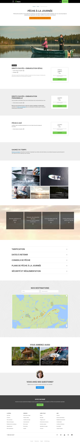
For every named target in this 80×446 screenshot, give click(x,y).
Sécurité (58, 415)
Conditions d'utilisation (60, 424)
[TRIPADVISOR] (68, 435)
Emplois (24, 428)
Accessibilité (59, 426)
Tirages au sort (42, 419)
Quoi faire (8, 415)
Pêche (38, 6)
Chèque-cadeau (26, 417)
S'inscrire (40, 404)
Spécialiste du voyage (43, 426)
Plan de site (37, 441)
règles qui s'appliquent (21, 106)
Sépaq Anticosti (9, 426)
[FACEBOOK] (57, 435)
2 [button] (39, 231)
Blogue (41, 415)
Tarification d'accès (60, 75)
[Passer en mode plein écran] (66, 296)
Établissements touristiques (11, 424)
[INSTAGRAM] (60, 435)
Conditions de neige (26, 419)
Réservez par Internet (16, 152)
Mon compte (25, 424)
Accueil (34, 6)
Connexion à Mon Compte (60, 1)
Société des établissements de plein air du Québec (17, 2)
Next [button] (76, 220)
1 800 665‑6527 (40, 387)
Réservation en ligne (26, 415)
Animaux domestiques (60, 417)
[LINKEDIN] (72, 435)
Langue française (60, 428)
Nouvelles (41, 417)
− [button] (66, 326)
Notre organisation (10, 428)
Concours (41, 428)
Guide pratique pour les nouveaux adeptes (40, 18)
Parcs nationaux (9, 419)
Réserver (65, 1)
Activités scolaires (43, 424)
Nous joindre (25, 426)
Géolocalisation (45, 291)
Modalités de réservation (61, 419)
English (41, 441)
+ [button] (66, 325)
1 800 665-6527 (10, 435)
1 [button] (38, 231)
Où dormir (8, 417)
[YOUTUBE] (64, 435)
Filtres (23, 291)
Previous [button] (3, 220)
